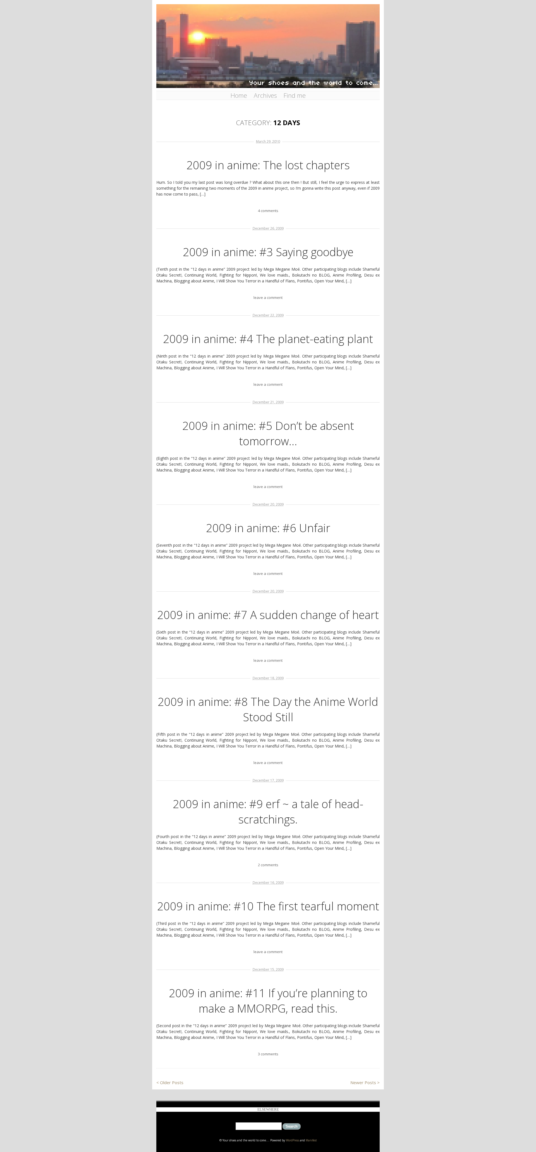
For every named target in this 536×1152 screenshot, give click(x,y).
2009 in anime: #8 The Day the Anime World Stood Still (268, 709)
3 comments (268, 1053)
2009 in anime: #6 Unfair (268, 527)
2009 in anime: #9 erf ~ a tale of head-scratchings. (268, 811)
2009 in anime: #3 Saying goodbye (268, 252)
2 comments (268, 864)
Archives (265, 95)
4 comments (268, 210)
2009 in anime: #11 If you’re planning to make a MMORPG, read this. (268, 1000)
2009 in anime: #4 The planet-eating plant (268, 338)
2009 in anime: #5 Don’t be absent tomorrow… (268, 433)
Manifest (311, 1140)
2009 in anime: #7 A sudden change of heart (268, 614)
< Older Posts (169, 1082)
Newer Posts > (365, 1082)
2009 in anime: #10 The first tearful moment (268, 906)
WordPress (292, 1140)
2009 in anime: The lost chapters (268, 165)
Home (239, 95)
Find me (295, 95)
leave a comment (268, 297)
